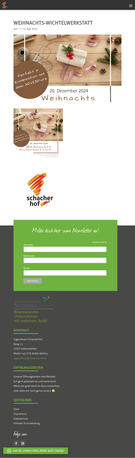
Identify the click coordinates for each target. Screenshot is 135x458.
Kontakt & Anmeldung (27, 423)
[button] (130, 6)
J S (19, 28)
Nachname (29, 255)
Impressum (20, 413)
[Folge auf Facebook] (16, 443)
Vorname (28, 244)
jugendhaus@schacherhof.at (30, 358)
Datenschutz (21, 418)
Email (27, 268)
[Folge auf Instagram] (22, 443)
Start (16, 409)
